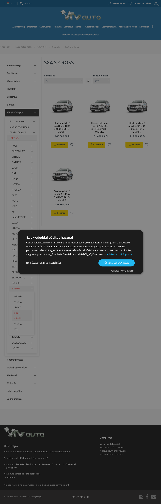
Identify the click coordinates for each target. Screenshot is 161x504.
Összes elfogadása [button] (116, 262)
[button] (43, 263)
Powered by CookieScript (122, 271)
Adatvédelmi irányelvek (119, 254)
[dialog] (80, 252)
